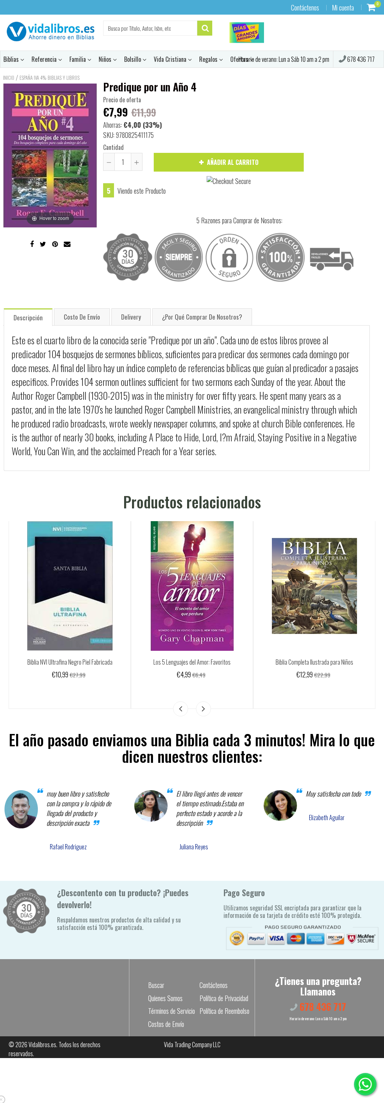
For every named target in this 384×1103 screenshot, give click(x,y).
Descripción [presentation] (28, 317)
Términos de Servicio (171, 1011)
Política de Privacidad (224, 998)
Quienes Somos (165, 998)
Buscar (156, 985)
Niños (106, 59)
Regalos (209, 59)
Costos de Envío (166, 1024)
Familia (78, 59)
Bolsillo (133, 59)
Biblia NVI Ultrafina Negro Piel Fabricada (69, 662)
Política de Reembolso (224, 1011)
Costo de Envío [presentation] (82, 316)
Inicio (8, 77)
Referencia (45, 59)
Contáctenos (305, 7)
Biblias (11, 59)
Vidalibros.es (42, 1044)
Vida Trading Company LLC (192, 1044)
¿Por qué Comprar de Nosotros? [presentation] (202, 316)
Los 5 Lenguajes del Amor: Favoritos (192, 662)
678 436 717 (360, 59)
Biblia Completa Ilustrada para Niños (314, 662)
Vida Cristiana (171, 59)
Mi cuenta (343, 7)
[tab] (28, 316)
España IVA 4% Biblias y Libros (50, 77)
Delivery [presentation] (131, 316)
